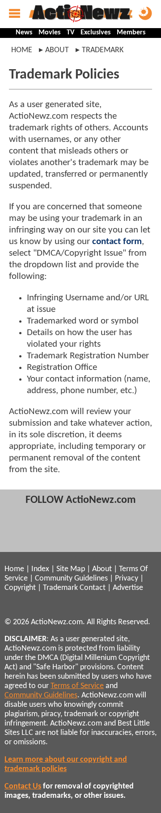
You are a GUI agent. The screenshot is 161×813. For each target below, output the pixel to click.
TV (70, 32)
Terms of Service (77, 686)
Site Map (70, 569)
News (24, 32)
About (102, 569)
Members (131, 32)
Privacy (126, 578)
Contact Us (22, 786)
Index (40, 569)
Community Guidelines (71, 578)
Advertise (128, 588)
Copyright (20, 588)
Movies (49, 32)
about (57, 50)
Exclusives (95, 32)
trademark (102, 50)
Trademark (60, 588)
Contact (93, 588)
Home (21, 50)
